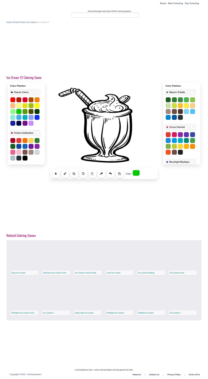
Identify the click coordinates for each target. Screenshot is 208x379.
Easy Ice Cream (18, 273)
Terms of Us (194, 374)
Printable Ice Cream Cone (22, 313)
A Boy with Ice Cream (84, 313)
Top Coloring (192, 3)
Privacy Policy (174, 374)
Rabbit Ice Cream (146, 313)
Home (163, 3)
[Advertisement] (104, 50)
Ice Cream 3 (48, 313)
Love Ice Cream (113, 273)
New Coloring (175, 3)
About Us (136, 374)
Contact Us (154, 374)
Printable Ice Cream (115, 313)
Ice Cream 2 (175, 313)
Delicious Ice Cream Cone (54, 273)
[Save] (120, 173)
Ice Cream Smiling (146, 273)
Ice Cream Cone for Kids (85, 273)
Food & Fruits (19, 22)
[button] (25, 92)
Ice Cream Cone (177, 273)
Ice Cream (31, 22)
